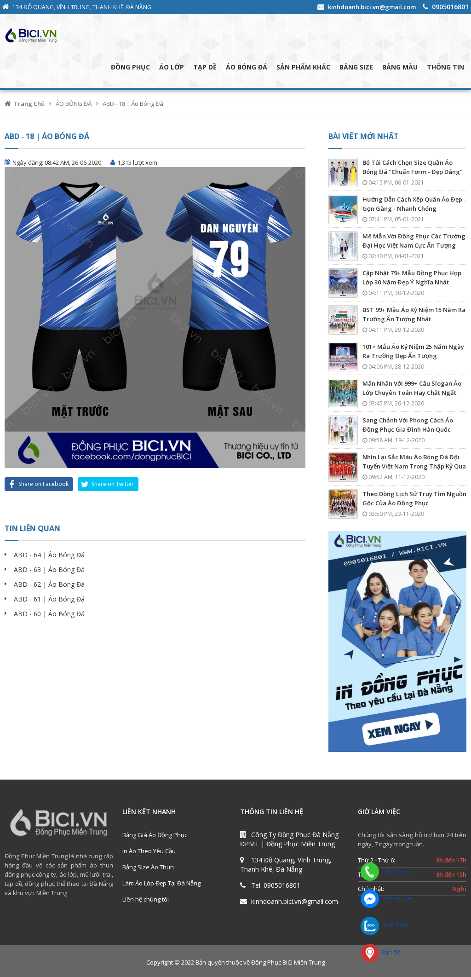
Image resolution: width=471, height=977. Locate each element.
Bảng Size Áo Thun (148, 867)
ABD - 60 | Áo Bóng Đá (49, 613)
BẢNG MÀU (400, 67)
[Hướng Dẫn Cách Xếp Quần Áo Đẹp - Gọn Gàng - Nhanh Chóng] (343, 209)
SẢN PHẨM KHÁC (303, 67)
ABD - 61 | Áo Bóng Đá (49, 599)
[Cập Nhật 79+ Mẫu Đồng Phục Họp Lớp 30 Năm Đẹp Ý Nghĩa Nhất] (343, 283)
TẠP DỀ (205, 67)
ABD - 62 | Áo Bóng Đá (49, 584)
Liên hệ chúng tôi (145, 899)
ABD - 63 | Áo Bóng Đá (49, 569)
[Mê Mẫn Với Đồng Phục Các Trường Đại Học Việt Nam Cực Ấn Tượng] (343, 246)
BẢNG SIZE (356, 67)
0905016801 (450, 6)
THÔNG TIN (445, 67)
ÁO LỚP (171, 67)
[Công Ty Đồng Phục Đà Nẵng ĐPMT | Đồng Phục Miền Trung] (68, 35)
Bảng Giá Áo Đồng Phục (154, 835)
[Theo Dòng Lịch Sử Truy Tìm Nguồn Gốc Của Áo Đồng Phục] (343, 504)
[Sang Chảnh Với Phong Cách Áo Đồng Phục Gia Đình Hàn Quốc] (343, 430)
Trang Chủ (29, 103)
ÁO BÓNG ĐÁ (246, 67)
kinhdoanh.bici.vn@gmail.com (372, 7)
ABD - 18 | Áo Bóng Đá (133, 103)
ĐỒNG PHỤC (130, 67)
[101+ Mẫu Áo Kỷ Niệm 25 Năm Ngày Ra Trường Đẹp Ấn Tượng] (343, 356)
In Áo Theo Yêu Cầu (149, 851)
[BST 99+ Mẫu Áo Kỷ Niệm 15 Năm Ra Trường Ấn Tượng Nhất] (343, 320)
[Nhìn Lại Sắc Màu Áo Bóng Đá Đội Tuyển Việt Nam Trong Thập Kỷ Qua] (343, 467)
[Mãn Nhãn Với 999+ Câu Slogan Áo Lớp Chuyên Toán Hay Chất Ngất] (343, 393)
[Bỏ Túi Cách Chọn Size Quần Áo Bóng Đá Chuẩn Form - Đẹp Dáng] (343, 172)
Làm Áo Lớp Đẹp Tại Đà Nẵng (161, 883)
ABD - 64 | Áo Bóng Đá (49, 554)
